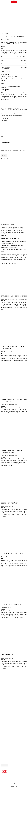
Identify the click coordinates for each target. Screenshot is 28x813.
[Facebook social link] (2, 752)
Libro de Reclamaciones (6, 738)
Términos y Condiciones (6, 733)
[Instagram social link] (4, 752)
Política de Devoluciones (6, 735)
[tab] (9, 85)
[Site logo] (14, 1)
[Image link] (11, 746)
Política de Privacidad (5, 732)
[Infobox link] (14, 685)
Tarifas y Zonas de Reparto (6, 736)
